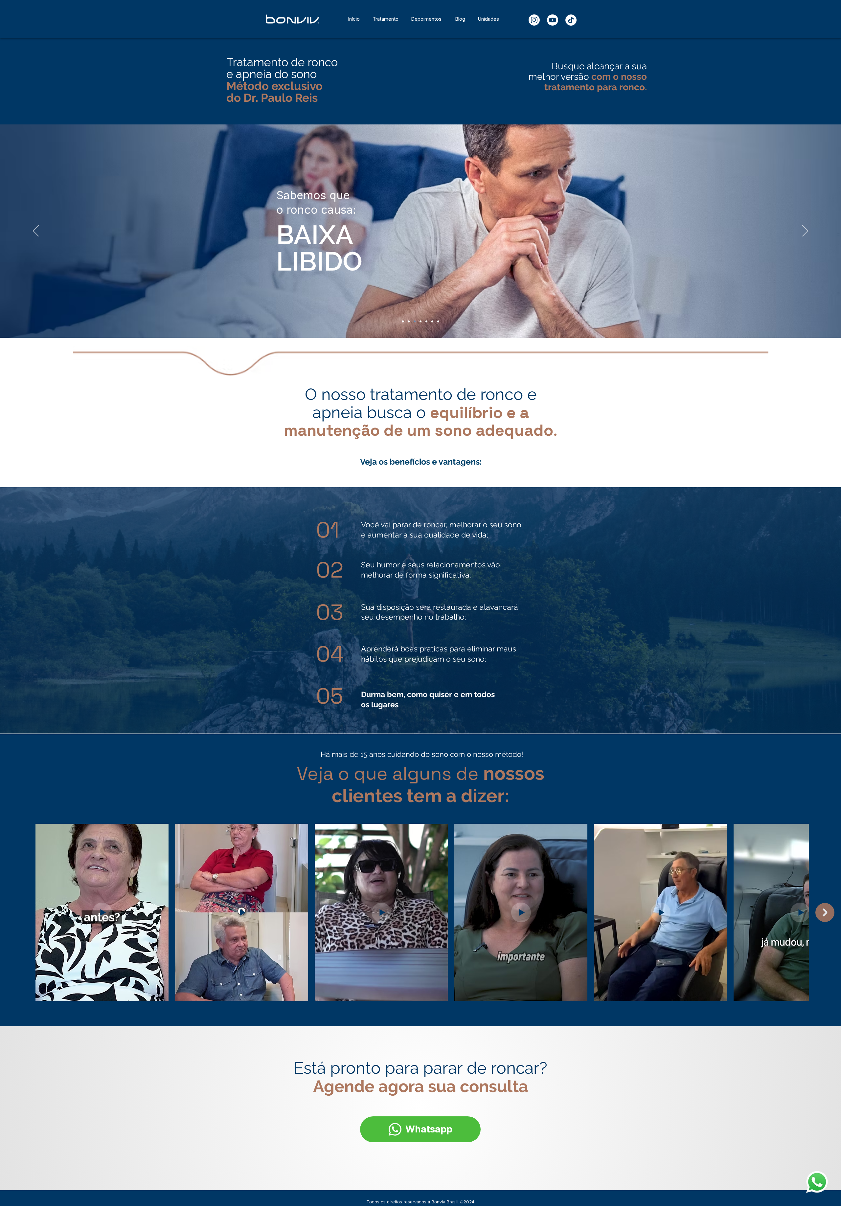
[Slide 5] (426, 321)
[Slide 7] (432, 321)
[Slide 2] (409, 321)
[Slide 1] (403, 321)
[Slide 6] (438, 321)
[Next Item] (824, 912)
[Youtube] (552, 20)
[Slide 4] (420, 321)
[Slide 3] (415, 321)
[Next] (805, 231)
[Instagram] (534, 20)
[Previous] (36, 231)
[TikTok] (571, 20)
